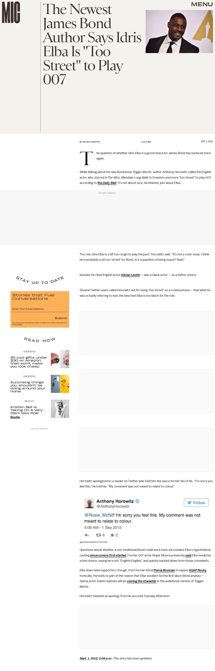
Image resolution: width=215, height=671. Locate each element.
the (100, 183)
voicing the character (141, 581)
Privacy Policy (17, 324)
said (188, 555)
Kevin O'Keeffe (91, 142)
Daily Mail (109, 183)
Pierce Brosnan (164, 570)
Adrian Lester (130, 275)
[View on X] (146, 333)
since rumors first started (108, 555)
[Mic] (11, 12)
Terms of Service (57, 323)
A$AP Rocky (197, 570)
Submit (61, 318)
